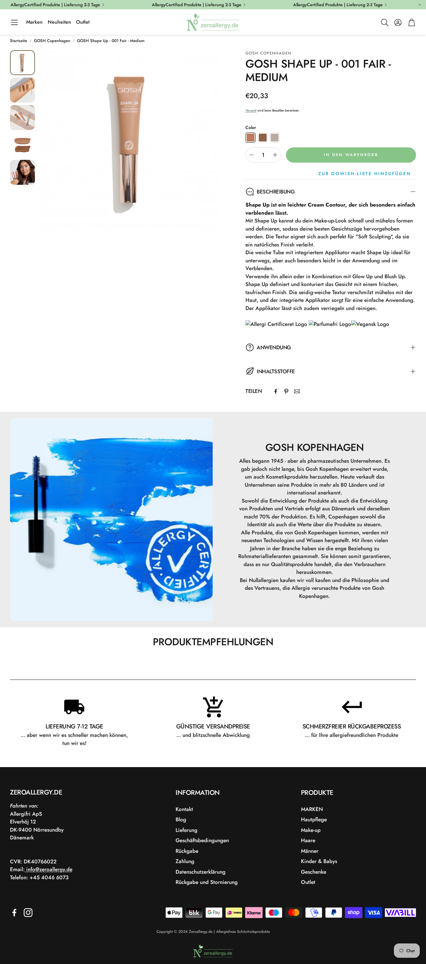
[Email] (297, 391)
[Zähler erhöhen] (275, 154)
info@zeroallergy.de (48, 869)
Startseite (18, 41)
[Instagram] (28, 912)
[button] (14, 22)
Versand (250, 110)
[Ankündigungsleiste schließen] (419, 4)
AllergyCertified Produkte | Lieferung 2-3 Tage (55, 4)
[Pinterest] (286, 391)
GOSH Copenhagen (52, 41)
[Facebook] (275, 391)
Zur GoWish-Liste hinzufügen (364, 173)
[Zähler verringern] (251, 154)
